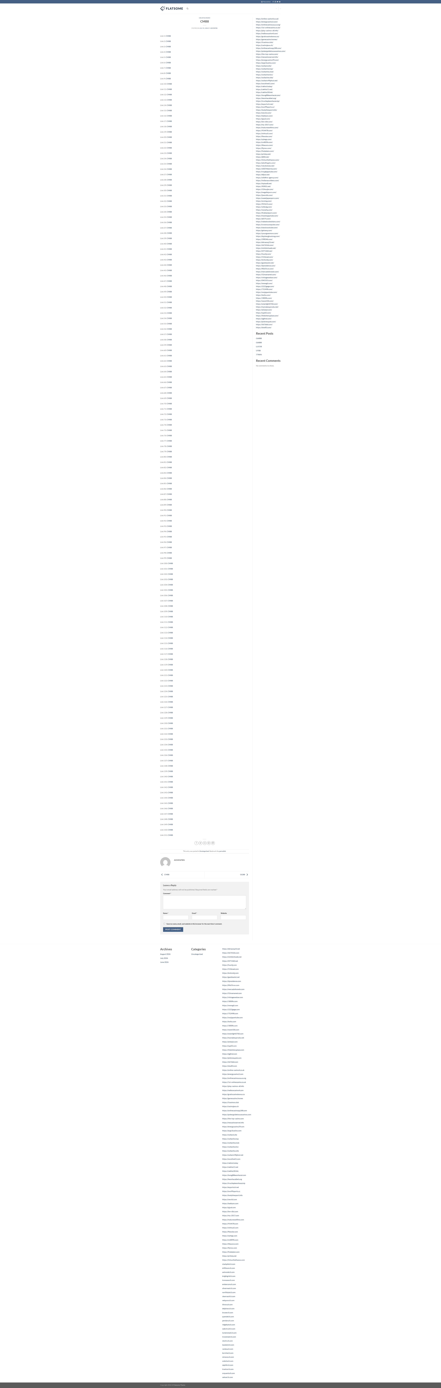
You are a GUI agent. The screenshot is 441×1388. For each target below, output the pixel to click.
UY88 (258, 350)
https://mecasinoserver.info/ (267, 57)
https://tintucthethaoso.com (233, 1260)
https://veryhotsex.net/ (265, 166)
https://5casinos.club (230, 1102)
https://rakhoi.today (230, 1163)
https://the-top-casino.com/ (267, 54)
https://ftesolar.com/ (264, 136)
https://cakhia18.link (230, 1171)
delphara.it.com (228, 1308)
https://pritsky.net (229, 1256)
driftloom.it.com (228, 1268)
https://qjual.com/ (263, 119)
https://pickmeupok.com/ (266, 321)
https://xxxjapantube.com (232, 1017)
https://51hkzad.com (230, 969)
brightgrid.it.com (228, 1276)
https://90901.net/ (263, 186)
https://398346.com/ (264, 239)
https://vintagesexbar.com (232, 997)
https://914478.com (230, 1223)
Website (224, 913)
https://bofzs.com (229, 1021)
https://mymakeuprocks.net (233, 1038)
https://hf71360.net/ (264, 251)
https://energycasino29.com (233, 1126)
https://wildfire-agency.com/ (267, 177)
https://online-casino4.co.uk (233, 1070)
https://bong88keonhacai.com (234, 1175)
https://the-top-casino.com (233, 1118)
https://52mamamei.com (232, 993)
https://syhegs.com (229, 1236)
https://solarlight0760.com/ (267, 304)
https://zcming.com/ (264, 201)
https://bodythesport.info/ (266, 110)
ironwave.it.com (228, 1280)
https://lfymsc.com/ (263, 148)
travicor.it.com (227, 1369)
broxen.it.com (227, 1312)
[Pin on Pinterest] (209, 843)
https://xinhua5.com (230, 1228)
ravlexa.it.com (227, 1349)
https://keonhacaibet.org (232, 1179)
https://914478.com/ (264, 130)
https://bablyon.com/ (264, 116)
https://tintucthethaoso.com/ (267, 160)
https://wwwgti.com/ (264, 283)
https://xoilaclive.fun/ (264, 75)
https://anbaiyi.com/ (264, 310)
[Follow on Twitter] (277, 2)
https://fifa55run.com (230, 985)
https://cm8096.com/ (264, 142)
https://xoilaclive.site (230, 1151)
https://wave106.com (230, 1030)
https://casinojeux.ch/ (264, 45)
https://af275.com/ (263, 219)
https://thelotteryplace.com (233, 1050)
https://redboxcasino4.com (232, 1090)
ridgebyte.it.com (228, 1324)
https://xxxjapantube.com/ (266, 292)
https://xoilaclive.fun (230, 1147)
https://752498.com (230, 1013)
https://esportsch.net (230, 1187)
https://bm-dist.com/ (264, 121)
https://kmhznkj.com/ (264, 260)
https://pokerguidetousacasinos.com (236, 1114)
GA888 (259, 338)
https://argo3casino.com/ (266, 63)
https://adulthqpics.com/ (266, 163)
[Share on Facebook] (196, 843)
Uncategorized (204, 18)
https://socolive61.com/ (265, 83)
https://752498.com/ (264, 289)
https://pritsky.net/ (263, 154)
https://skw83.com (229, 1066)
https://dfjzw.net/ (263, 174)
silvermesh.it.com (229, 1288)
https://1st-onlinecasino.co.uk (234, 1082)
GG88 (242, 874)
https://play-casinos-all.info (233, 1086)
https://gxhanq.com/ (264, 230)
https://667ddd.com (230, 1062)
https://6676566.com (230, 953)
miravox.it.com (228, 1357)
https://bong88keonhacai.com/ (268, 95)
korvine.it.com (227, 1353)
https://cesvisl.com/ (263, 113)
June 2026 (164, 962)
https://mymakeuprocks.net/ (267, 307)
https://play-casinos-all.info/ (267, 30)
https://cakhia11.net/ (264, 89)
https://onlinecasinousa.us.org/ (268, 25)
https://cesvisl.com (229, 1199)
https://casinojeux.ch (230, 1106)
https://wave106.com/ (265, 301)
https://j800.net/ (262, 157)
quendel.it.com (228, 1316)
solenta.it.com (227, 1361)
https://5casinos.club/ (264, 42)
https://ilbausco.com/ (264, 145)
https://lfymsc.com (229, 1248)
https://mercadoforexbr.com (233, 989)
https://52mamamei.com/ (266, 274)
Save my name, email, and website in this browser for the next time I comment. (194, 924)
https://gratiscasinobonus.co (233, 1094)
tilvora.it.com (227, 1304)
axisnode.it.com (228, 1272)
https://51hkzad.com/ (264, 257)
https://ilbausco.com (230, 1244)
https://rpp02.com (229, 1046)
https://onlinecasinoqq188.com (234, 1110)
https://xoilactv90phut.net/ (267, 80)
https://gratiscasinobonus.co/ (267, 36)
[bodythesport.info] (171, 8)
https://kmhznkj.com (230, 973)
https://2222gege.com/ (265, 286)
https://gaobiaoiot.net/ (265, 263)
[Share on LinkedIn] (213, 843)
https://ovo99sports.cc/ (265, 107)
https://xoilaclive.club (230, 1143)
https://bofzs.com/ (263, 295)
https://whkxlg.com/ (264, 207)
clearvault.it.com (228, 1296)
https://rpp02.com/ (263, 313)
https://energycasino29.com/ (267, 60)
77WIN (259, 354)
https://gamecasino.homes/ (266, 39)
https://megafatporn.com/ (266, 192)
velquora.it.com (228, 1300)
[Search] (187, 8)
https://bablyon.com (230, 1203)
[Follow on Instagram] (275, 2)
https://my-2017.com (230, 1215)
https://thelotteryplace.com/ (267, 315)
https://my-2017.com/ (264, 124)
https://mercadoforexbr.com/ (267, 271)
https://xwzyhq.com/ (264, 210)
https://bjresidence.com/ (265, 266)
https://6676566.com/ (265, 245)
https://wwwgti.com (230, 1005)
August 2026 (165, 954)
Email (194, 913)
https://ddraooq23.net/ (265, 242)
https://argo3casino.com (231, 1130)
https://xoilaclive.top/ (264, 69)
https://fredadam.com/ (265, 151)
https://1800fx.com (229, 1001)
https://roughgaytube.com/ (266, 171)
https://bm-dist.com (230, 1211)
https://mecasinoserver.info (233, 1122)
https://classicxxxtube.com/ (267, 227)
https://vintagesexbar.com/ (266, 277)
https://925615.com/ (264, 204)
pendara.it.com (228, 1320)
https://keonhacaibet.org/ (266, 98)
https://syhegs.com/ (264, 139)
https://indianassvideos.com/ (267, 180)
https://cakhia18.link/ (264, 92)
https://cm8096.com (230, 1240)
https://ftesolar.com (230, 1232)
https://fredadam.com (230, 1252)
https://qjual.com (229, 1207)
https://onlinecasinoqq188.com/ (268, 48)
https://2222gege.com (231, 1009)
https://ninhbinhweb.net (232, 957)
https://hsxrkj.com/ (263, 254)
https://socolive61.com (231, 1159)
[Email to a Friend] (205, 843)
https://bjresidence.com (231, 981)
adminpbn (214, 28)
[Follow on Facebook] (273, 2)
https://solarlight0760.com (232, 1034)
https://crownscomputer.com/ (268, 224)
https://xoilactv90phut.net (232, 1155)
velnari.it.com (227, 1377)
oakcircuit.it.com (228, 1329)
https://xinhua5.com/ (264, 133)
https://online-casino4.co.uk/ (267, 19)
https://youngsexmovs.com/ (267, 233)
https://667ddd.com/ (264, 324)
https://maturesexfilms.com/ (267, 127)
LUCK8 (259, 346)
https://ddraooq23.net (231, 949)
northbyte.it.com (228, 1292)
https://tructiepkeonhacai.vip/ (268, 101)
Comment (167, 893)
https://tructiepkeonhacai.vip (233, 1183)
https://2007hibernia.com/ (266, 169)
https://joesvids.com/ (264, 195)
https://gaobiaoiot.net (231, 977)
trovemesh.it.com (229, 1337)
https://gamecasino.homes (232, 1098)
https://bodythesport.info (232, 1195)
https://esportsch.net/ (264, 104)
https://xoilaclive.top (230, 1139)
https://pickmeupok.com (231, 1058)
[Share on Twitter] (200, 843)
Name (165, 913)
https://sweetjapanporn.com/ (267, 198)
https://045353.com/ (264, 280)
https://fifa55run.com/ (265, 268)
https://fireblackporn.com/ (266, 213)
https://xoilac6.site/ (263, 66)
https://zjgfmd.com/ (263, 318)
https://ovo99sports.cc (231, 1191)
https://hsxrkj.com (229, 965)
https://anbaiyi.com (229, 1042)
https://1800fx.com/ (264, 298)
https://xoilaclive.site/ (264, 77)
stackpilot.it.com (228, 1264)
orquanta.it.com (228, 1373)
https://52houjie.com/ (264, 189)
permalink (222, 851)
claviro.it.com (227, 1341)
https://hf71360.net (230, 961)
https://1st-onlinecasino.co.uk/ (268, 27)
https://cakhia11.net (230, 1167)
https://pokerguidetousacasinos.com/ (271, 51)
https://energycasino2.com (232, 1074)
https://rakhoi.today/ (264, 86)
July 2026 (164, 958)
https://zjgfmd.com (229, 1054)
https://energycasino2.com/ (267, 22)
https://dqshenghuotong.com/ (268, 236)
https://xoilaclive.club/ (265, 72)
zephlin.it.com (227, 1365)
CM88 (168, 36)
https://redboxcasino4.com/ (267, 33)
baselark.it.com (228, 1345)
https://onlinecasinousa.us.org (234, 1078)
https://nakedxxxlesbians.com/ (268, 221)
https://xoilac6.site (229, 1135)
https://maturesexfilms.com (233, 1219)
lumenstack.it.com (229, 1333)
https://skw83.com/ (263, 327)
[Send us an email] (279, 2)
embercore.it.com (229, 1284)
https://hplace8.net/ (264, 183)
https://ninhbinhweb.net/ (266, 248)
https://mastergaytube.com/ (267, 216)
